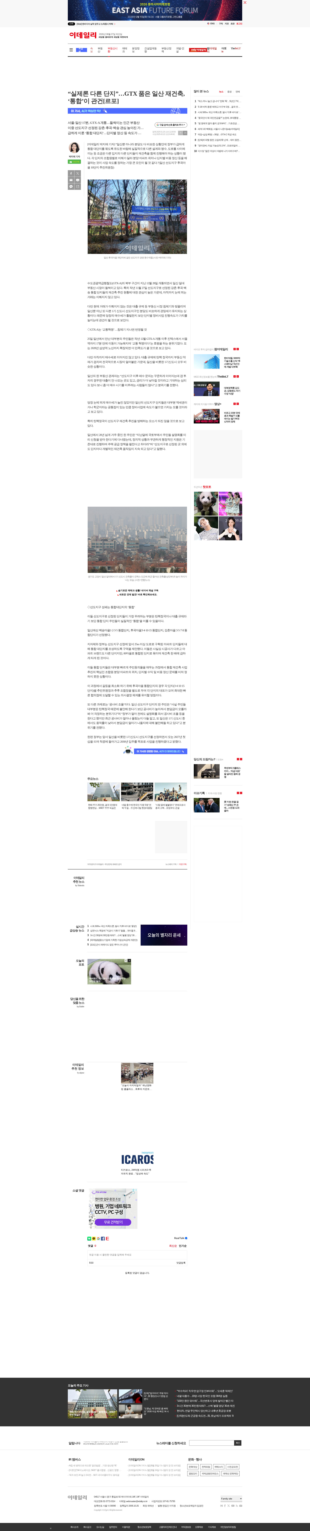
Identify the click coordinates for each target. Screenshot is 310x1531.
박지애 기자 (74, 156)
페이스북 (71, 173)
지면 (227, 23)
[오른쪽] (129, 960)
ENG (212, 23)
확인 (238, 1443)
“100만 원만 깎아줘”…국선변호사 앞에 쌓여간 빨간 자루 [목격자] (209, 1400)
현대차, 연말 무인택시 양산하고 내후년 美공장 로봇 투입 (205, 1410)
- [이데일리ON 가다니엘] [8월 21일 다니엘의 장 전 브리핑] (154, 1475)
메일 (71, 180)
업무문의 (113, 1527)
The (236, 48)
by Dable (80, 1006)
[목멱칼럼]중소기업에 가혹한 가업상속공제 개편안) (112, 940)
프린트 (77, 180)
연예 (238, 91)
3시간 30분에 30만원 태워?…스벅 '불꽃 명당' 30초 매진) (114, 935)
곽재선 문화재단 (230, 1473)
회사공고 (87, 1527)
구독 (221, 23)
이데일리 (98, 35)
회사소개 (74, 1527)
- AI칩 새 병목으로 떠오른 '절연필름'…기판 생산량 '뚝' (92, 1465)
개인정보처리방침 (228, 1527)
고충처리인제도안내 (167, 1527)
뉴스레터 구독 (170, 864)
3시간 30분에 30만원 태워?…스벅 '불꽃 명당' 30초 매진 (204, 1405)
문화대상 (193, 1466)
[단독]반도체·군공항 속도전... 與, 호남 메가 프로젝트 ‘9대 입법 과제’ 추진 (213, 1415)
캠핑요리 (193, 1473)
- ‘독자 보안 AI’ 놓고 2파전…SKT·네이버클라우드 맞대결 (93, 1475)
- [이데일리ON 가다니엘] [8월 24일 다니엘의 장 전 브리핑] (154, 1470)
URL (77, 186)
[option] (155, 10)
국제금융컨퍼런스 (210, 1473)
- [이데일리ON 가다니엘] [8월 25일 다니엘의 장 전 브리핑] (154, 1465)
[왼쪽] (126, 960)
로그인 (239, 23)
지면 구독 (182, 864)
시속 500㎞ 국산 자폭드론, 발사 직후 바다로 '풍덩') (112, 926)
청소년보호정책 (144, 1527)
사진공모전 (232, 1466)
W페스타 (219, 1466)
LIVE (71, 24)
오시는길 (100, 1527)
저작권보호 (186, 1527)
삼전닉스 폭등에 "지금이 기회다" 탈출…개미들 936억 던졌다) (117, 930)
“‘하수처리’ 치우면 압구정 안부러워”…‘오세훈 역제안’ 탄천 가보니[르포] (213, 1391)
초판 (232, 23)
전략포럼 (206, 1466)
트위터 (77, 173)
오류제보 (199, 1527)
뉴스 (221, 91)
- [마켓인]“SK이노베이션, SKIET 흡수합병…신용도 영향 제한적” (95, 1470)
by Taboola (79, 885)
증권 (229, 91)
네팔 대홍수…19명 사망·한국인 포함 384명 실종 (200, 1396)
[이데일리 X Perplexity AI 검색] (127, 111)
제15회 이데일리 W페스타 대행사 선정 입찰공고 (105, 1443)
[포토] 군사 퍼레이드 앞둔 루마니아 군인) (107, 944)
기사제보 (212, 1527)
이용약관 (126, 1527)
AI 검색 (80, 50)
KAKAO (71, 186)
